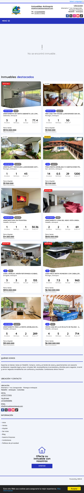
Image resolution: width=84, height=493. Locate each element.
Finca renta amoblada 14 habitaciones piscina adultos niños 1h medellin (63, 167)
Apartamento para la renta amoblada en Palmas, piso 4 (21, 327)
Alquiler (5, 428)
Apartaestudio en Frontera (15, 220)
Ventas (4, 425)
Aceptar (74, 488)
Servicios (5, 431)
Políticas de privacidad (10, 443)
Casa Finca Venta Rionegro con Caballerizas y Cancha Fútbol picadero (63, 273)
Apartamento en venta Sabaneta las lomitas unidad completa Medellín (21, 114)
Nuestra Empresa (8, 437)
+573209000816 (39, 12)
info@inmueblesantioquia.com (42, 8)
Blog (3, 434)
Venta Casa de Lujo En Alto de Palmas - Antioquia (63, 327)
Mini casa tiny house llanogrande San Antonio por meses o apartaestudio (63, 114)
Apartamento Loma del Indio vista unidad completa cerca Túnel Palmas (63, 220)
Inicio (4, 423)
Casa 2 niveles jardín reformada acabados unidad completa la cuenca (21, 273)
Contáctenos (6, 440)
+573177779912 (39, 13)
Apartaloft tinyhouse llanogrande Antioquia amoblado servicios (21, 167)
